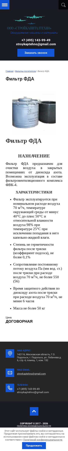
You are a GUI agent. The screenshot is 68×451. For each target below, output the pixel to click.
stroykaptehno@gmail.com (36, 44)
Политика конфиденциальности (34, 426)
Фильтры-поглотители (25, 71)
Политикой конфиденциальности (42, 439)
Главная (9, 71)
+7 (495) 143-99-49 (36, 40)
